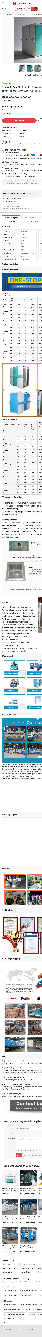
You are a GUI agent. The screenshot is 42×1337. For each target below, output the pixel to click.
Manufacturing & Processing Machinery (17, 14)
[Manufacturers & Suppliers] (21, 3)
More (3, 1322)
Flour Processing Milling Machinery (14, 1314)
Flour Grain (27, 1309)
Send (18, 1155)
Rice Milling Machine (28, 1295)
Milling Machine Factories (29, 1305)
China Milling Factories (10, 1305)
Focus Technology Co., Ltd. (25, 1329)
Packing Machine (7, 1272)
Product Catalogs (29, 1264)
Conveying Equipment (8, 1268)
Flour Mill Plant (24, 1272)
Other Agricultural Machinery (28, 1290)
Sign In (5, 208)
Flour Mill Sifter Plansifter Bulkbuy (14, 1319)
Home (3, 14)
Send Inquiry (19, 120)
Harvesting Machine (10, 1290)
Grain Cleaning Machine (27, 1268)
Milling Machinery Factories (12, 1309)
